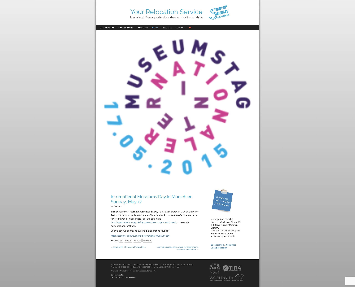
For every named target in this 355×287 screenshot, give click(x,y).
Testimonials (125, 27)
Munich (137, 240)
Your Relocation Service (166, 12)
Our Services (107, 27)
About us (143, 27)
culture (128, 240)
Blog (155, 27)
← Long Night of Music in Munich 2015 (128, 247)
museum (147, 240)
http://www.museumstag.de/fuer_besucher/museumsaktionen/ (143, 222)
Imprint (180, 27)
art (121, 240)
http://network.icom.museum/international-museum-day (140, 235)
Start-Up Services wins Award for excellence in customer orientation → (177, 248)
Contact (167, 27)
